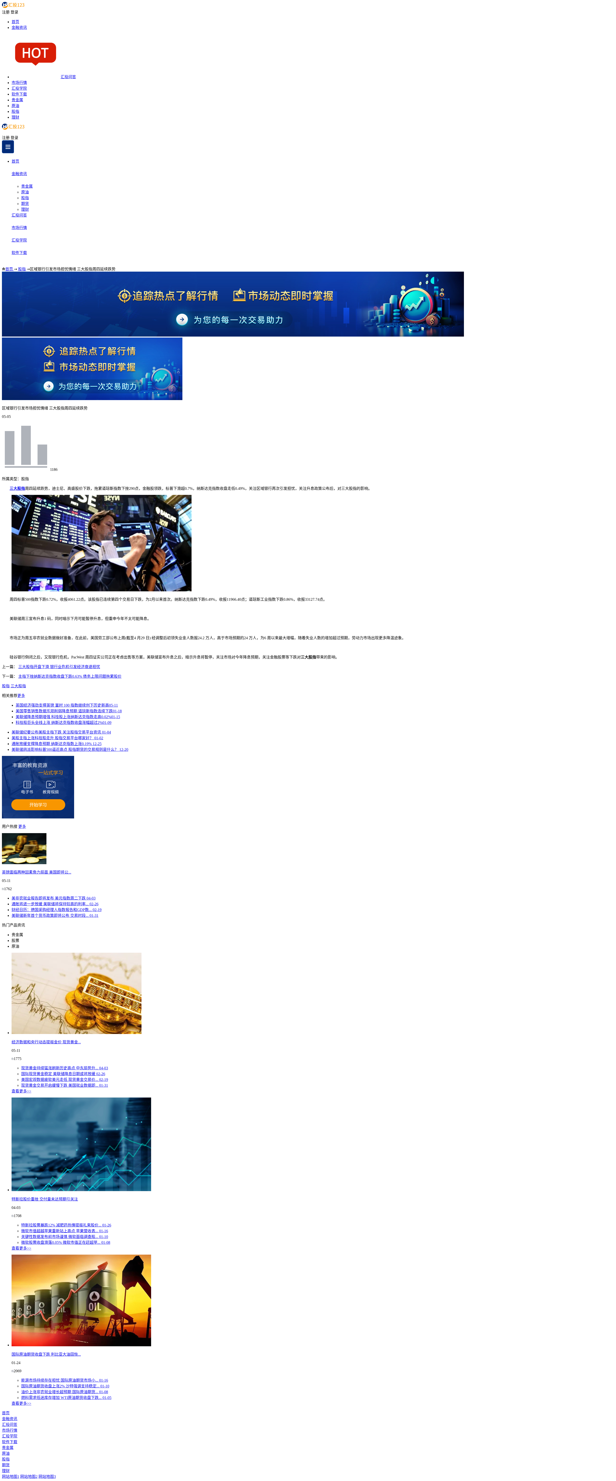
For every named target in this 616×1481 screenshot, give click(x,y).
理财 (15, 117)
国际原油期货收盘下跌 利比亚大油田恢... (46, 1354)
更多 (21, 696)
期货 (25, 204)
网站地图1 (10, 1477)
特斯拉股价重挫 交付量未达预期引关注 (45, 1199)
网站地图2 (29, 1477)
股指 (15, 111)
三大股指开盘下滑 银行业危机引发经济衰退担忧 (59, 667)
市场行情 (19, 83)
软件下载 (19, 94)
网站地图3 (47, 1477)
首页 (15, 22)
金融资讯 (19, 28)
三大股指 (17, 488)
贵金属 (17, 100)
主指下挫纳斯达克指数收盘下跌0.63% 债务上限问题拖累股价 (70, 676)
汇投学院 (19, 88)
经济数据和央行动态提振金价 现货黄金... (46, 1042)
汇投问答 (68, 77)
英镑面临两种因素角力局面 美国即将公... (36, 872)
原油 (15, 106)
